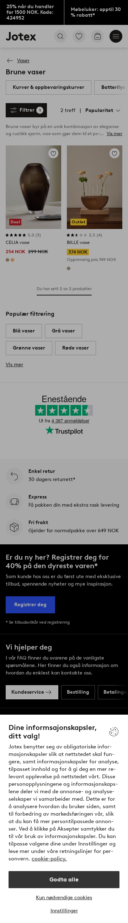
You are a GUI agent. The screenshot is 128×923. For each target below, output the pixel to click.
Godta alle (64, 879)
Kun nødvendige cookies (64, 898)
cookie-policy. (49, 858)
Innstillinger (64, 911)
